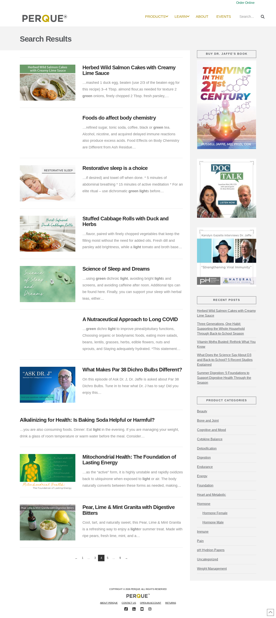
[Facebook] (126, 609)
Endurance (205, 467)
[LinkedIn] (134, 609)
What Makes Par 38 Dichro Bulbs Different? (132, 369)
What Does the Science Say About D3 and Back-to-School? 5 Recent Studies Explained (225, 359)
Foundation (205, 485)
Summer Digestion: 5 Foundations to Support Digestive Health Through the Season (224, 377)
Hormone (203, 504)
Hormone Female (214, 513)
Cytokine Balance (209, 439)
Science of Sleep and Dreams (116, 269)
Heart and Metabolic (211, 494)
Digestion (204, 457)
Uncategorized (207, 559)
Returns (170, 603)
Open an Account (150, 603)
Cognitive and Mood (211, 430)
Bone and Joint (208, 420)
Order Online (245, 2)
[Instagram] (150, 609)
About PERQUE (109, 603)
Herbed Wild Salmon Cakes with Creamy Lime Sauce (226, 313)
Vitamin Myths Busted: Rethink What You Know (226, 344)
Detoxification (207, 448)
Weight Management (212, 568)
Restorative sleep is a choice (115, 168)
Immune (203, 531)
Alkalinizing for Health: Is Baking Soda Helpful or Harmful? (87, 420)
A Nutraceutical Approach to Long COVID (130, 319)
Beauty (202, 411)
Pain (200, 541)
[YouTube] (142, 609)
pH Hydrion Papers (210, 550)
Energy (202, 476)
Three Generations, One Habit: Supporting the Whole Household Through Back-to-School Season (221, 328)
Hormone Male (212, 522)
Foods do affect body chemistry (119, 118)
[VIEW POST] (47, 83)
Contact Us (129, 603)
